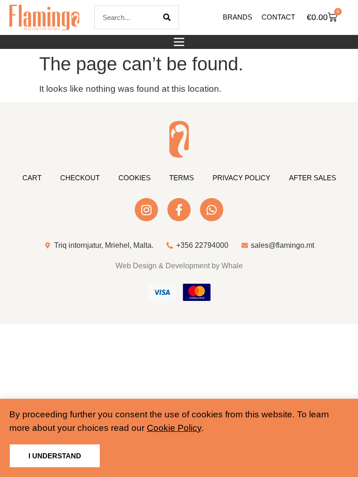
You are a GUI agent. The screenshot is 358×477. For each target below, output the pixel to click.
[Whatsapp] (211, 209)
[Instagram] (146, 209)
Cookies (134, 178)
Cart (31, 178)
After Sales (312, 178)
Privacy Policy (241, 178)
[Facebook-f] (179, 209)
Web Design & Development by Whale (179, 266)
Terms (181, 178)
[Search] (167, 17)
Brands (237, 17)
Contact (278, 17)
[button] (179, 42)
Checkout (80, 178)
